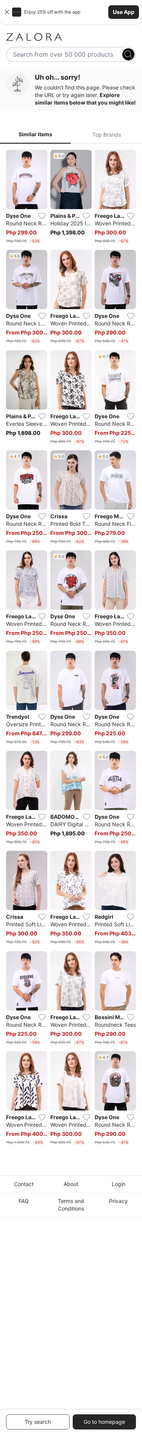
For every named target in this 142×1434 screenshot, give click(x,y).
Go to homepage (104, 1422)
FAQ (24, 1201)
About (71, 1184)
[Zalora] (71, 37)
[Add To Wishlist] (42, 216)
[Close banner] (7, 12)
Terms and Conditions (71, 1205)
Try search (38, 1422)
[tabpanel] (71, 649)
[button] (71, 12)
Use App (123, 12)
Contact (24, 1184)
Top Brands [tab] (106, 134)
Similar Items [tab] (35, 134)
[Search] (128, 54)
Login (118, 1184)
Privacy (118, 1201)
